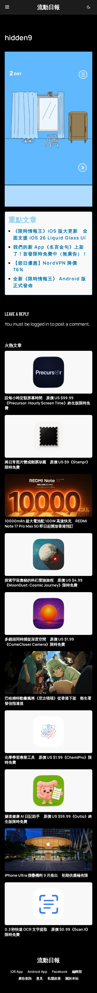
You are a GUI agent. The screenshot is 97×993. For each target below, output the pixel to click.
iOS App (16, 971)
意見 (39, 978)
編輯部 (77, 971)
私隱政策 (54, 978)
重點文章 (22, 219)
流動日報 (48, 7)
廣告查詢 (25, 978)
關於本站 (72, 978)
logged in (40, 324)
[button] (7, 7)
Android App (37, 971)
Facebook (59, 971)
